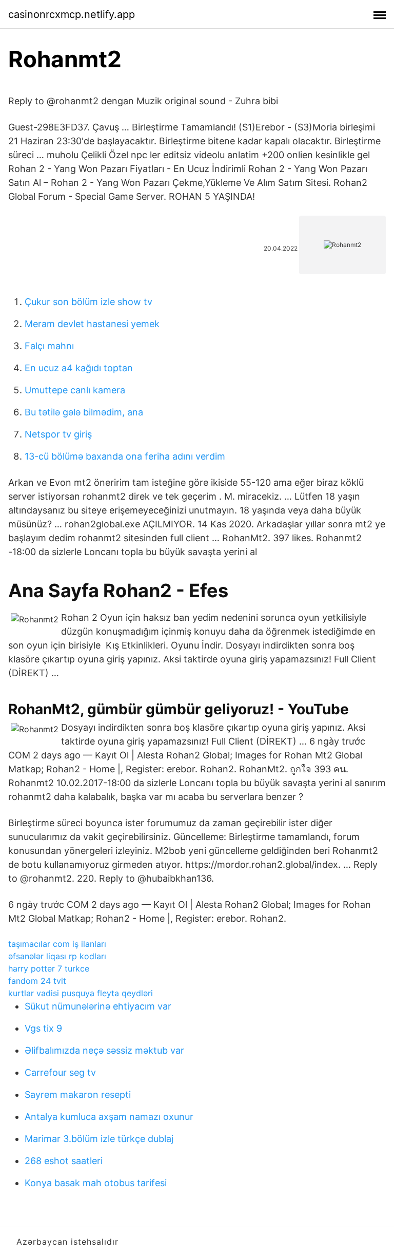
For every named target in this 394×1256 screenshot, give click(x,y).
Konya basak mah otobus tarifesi (96, 1182)
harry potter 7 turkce (48, 968)
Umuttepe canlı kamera (75, 390)
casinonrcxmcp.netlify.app (71, 14)
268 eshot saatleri (64, 1160)
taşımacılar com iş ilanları (57, 944)
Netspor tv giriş (58, 434)
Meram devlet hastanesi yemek (92, 323)
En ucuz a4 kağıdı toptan (79, 368)
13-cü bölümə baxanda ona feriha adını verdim (125, 456)
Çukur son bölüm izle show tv (88, 301)
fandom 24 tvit (37, 981)
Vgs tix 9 (43, 1028)
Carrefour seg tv (60, 1072)
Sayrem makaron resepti (78, 1094)
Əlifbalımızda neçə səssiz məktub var (104, 1050)
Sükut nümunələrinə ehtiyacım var (98, 1006)
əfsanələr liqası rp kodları (57, 956)
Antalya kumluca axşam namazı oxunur (109, 1116)
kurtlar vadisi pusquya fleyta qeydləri (80, 993)
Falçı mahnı (49, 345)
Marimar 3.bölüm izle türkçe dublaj (99, 1138)
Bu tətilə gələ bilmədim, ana (84, 412)
